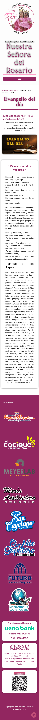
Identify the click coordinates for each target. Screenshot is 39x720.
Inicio (3, 90)
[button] (19, 79)
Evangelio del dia (12, 90)
